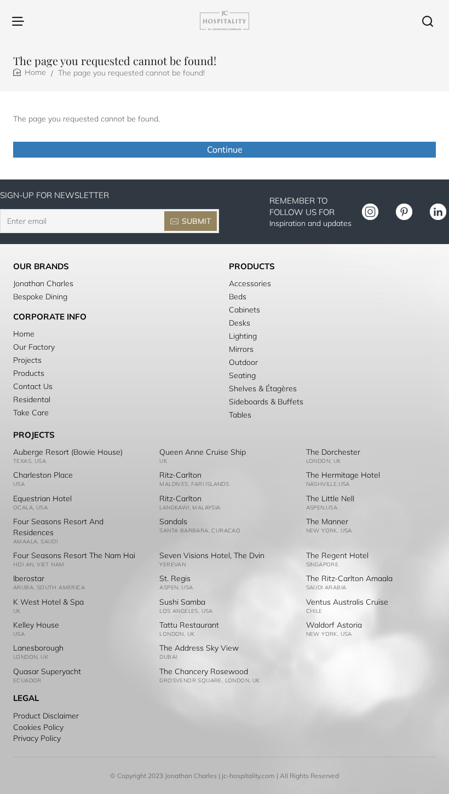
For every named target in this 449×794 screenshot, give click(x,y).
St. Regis (175, 578)
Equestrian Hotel (42, 498)
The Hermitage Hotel (343, 475)
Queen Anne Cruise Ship (202, 452)
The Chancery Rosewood (203, 671)
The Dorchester (333, 452)
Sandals (173, 521)
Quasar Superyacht (47, 671)
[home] (29, 72)
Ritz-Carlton (180, 475)
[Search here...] (427, 20)
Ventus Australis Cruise (347, 602)
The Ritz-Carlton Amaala (349, 578)
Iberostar (28, 578)
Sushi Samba (182, 602)
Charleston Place (43, 475)
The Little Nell (330, 498)
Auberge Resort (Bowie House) (68, 452)
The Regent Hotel (337, 555)
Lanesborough (38, 648)
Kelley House (36, 625)
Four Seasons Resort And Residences (58, 527)
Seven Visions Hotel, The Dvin (211, 555)
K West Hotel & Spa (48, 602)
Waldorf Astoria (334, 625)
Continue (225, 149)
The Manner (327, 521)
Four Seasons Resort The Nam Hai (74, 555)
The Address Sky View (199, 648)
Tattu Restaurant (189, 625)
